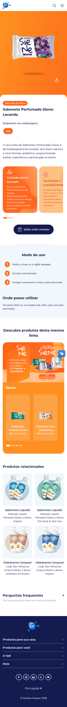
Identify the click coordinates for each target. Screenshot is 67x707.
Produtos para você (16, 647)
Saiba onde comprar (36, 229)
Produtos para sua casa (19, 639)
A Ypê (7, 655)
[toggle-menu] (61, 5)
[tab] (5, 218)
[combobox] (33, 688)
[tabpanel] (33, 286)
